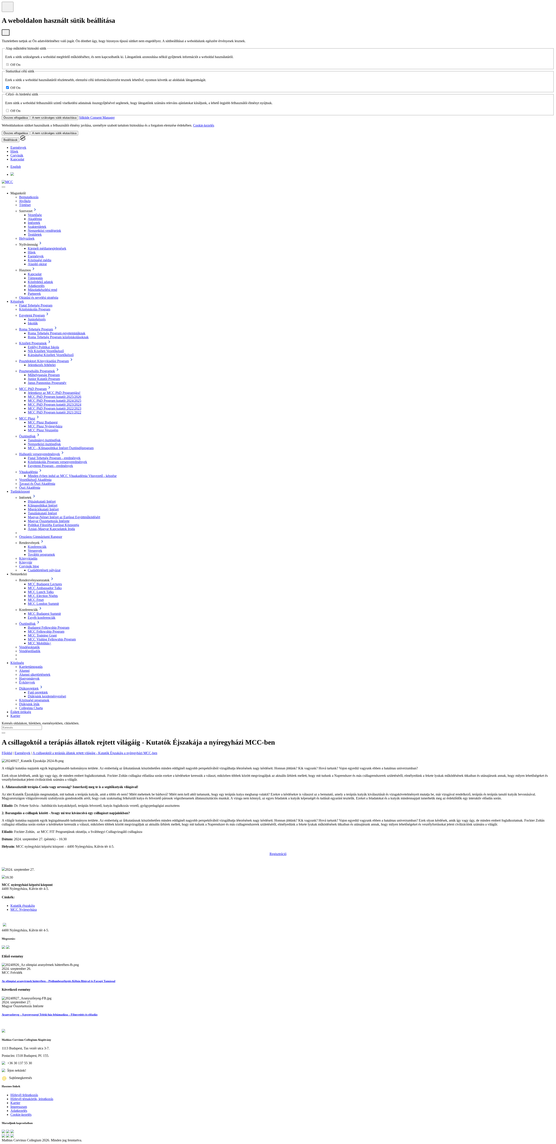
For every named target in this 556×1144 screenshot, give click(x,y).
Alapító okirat (37, 264)
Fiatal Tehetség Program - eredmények (54, 458)
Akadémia (35, 219)
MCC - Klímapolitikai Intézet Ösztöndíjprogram (61, 448)
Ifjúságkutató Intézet (42, 501)
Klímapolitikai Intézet (42, 505)
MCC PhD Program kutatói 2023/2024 (54, 404)
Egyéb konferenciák (41, 617)
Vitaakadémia (28, 472)
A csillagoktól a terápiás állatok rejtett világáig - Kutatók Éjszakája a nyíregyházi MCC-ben (95, 753)
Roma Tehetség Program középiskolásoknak (58, 337)
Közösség (17, 663)
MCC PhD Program (33, 389)
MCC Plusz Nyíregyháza (45, 426)
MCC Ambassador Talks (45, 588)
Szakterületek (37, 226)
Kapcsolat (17, 159)
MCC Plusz (27, 418)
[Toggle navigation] (3, 187)
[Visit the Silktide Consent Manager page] (22, 140)
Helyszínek (27, 238)
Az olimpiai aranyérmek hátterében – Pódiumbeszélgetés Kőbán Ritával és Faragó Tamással (58, 981)
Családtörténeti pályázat (44, 570)
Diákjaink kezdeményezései (47, 696)
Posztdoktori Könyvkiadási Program (44, 361)
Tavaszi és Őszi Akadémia (37, 483)
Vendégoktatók (29, 647)
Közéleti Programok (33, 343)
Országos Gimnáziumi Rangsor (40, 537)
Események (18, 147)
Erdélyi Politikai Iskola (43, 347)
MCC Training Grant (42, 635)
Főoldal (7, 753)
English (15, 166)
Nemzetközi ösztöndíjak (44, 444)
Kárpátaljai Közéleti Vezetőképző (51, 355)
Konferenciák (37, 547)
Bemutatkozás (28, 197)
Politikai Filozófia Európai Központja (53, 525)
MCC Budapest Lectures (45, 584)
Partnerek (34, 293)
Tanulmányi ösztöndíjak (44, 440)
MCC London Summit (43, 603)
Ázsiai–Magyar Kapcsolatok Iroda (51, 529)
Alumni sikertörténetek (34, 674)
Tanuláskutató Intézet (42, 513)
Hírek (14, 151)
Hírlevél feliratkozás (24, 1095)
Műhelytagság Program (44, 375)
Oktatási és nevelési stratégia (38, 297)
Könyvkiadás (28, 558)
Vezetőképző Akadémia (35, 480)
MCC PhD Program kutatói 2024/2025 (54, 400)
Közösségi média (39, 260)
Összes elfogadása (15, 117)
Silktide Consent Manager (97, 117)
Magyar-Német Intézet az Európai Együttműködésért (64, 517)
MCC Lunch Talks (41, 592)
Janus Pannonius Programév (47, 383)
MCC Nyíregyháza (23, 909)
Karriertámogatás (31, 667)
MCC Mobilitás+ (39, 643)
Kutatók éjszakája (22, 905)
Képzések (17, 301)
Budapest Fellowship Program (48, 627)
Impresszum (18, 1107)
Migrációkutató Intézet (43, 509)
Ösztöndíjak (27, 436)
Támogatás (35, 278)
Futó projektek (38, 692)
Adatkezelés (36, 286)
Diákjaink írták (29, 704)
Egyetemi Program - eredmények (50, 466)
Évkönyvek (27, 682)
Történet (25, 205)
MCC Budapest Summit (44, 613)
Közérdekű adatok (40, 282)
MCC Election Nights (43, 596)
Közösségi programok (34, 700)
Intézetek (34, 223)
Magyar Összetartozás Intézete (49, 521)
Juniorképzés (37, 319)
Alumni (24, 670)
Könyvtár (25, 562)
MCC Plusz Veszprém (43, 430)
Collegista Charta (31, 708)
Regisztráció (278, 854)
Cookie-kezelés (203, 125)
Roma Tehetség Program (36, 329)
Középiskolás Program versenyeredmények (57, 462)
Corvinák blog (29, 566)
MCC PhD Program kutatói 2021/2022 (54, 412)
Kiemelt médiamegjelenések (47, 248)
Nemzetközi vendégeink (44, 230)
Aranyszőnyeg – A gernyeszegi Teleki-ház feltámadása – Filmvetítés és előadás (50, 1014)
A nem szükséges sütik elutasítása (54, 117)
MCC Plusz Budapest (43, 422)
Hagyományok (29, 678)
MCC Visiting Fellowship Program (52, 639)
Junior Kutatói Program (44, 379)
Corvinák (16, 155)
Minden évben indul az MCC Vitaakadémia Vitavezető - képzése (72, 476)
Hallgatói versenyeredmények (39, 454)
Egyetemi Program (32, 315)
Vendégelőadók (29, 651)
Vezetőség (35, 215)
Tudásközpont (20, 491)
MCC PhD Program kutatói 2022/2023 (54, 408)
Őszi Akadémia (29, 487)
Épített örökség (20, 712)
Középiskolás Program (34, 309)
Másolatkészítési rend (42, 290)
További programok (41, 554)
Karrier (15, 716)
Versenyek (35, 550)
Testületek (35, 234)
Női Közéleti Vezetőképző (46, 351)
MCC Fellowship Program (46, 631)
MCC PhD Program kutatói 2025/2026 (54, 397)
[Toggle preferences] (7, 7)
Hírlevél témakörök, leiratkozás (31, 1099)
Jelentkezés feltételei (42, 365)
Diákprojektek (29, 688)
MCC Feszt (36, 600)
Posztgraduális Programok (37, 371)
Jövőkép (25, 201)
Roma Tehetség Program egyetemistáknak (56, 333)
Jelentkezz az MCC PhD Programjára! (54, 393)
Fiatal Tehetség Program (35, 305)
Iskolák (33, 323)
